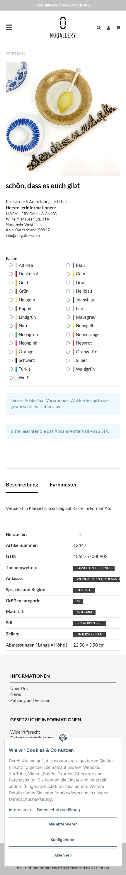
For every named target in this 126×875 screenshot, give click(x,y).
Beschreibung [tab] (22, 484)
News (15, 694)
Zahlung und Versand (30, 700)
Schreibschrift (90, 623)
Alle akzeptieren (63, 824)
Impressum (20, 810)
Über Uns (19, 688)
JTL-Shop (100, 867)
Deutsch (84, 590)
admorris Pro (52, 867)
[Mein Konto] (108, 27)
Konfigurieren (63, 839)
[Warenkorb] (116, 27)
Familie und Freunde (94, 568)
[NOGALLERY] (63, 27)
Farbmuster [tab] (63, 484)
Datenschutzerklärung (58, 810)
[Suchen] (98, 27)
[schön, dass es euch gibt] (63, 119)
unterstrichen (89, 634)
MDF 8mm (84, 612)
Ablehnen (63, 855)
